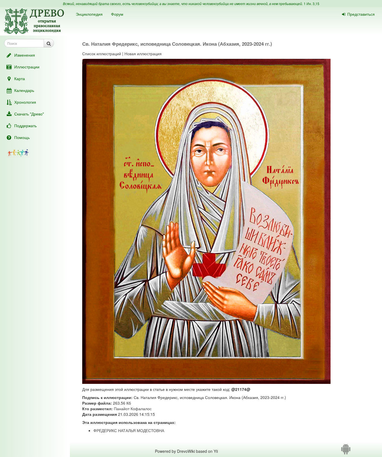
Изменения (24, 55)
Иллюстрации (26, 66)
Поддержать (25, 125)
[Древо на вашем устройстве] (345, 451)
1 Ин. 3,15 (311, 3)
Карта (19, 78)
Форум (117, 14)
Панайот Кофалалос (133, 408)
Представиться (361, 14)
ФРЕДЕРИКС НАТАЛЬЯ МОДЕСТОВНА (128, 430)
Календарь (24, 90)
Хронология (25, 102)
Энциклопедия (89, 14)
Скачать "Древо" (29, 114)
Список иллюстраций (101, 53)
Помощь (22, 137)
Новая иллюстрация (143, 53)
